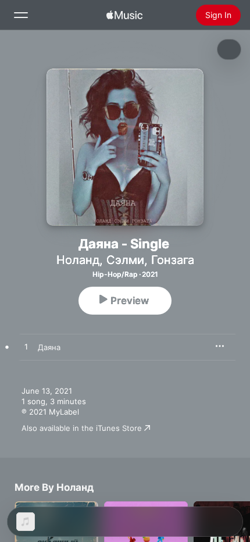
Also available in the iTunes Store (82, 428)
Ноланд (77, 260)
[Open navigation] (21, 15)
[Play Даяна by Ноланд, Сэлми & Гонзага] (26, 347)
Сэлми (125, 260)
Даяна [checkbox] (49, 347)
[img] (124, 15)
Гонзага (172, 260)
